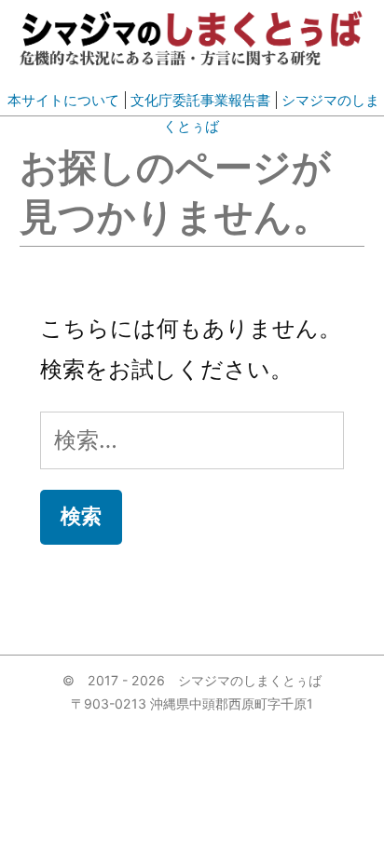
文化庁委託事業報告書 (200, 100)
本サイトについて (63, 100)
